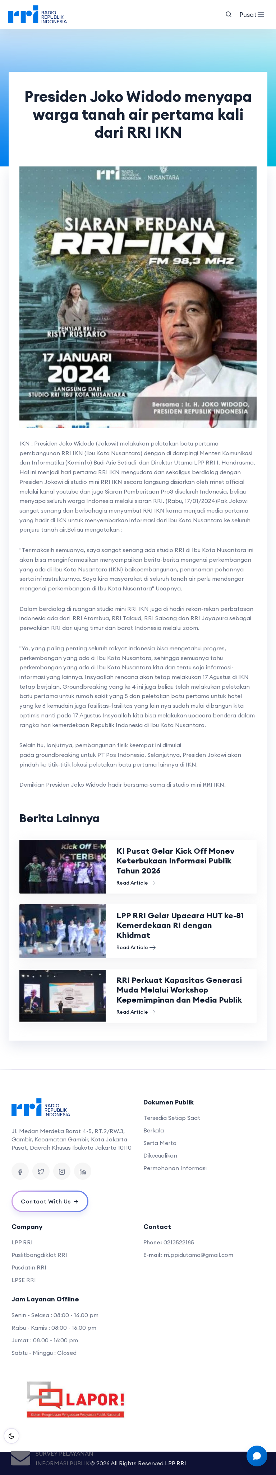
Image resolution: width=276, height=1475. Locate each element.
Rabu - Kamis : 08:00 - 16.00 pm (54, 1327)
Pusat (246, 14)
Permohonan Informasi (175, 1168)
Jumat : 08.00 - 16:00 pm (45, 1340)
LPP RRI (22, 1242)
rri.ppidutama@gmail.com (198, 1254)
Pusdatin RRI (29, 1267)
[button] (40, 297)
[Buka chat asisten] (257, 1456)
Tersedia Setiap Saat (171, 1117)
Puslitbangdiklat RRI (39, 1254)
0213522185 (179, 1242)
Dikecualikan (160, 1155)
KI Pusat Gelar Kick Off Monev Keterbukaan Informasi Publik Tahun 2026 (175, 861)
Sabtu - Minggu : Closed (44, 1352)
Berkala (153, 1130)
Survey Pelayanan (64, 1453)
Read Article (132, 883)
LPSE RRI (24, 1279)
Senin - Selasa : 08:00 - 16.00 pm (55, 1315)
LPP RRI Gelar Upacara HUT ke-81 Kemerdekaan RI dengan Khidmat (180, 925)
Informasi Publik (63, 1463)
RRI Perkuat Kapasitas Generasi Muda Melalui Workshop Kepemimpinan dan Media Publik (179, 990)
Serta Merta (159, 1142)
